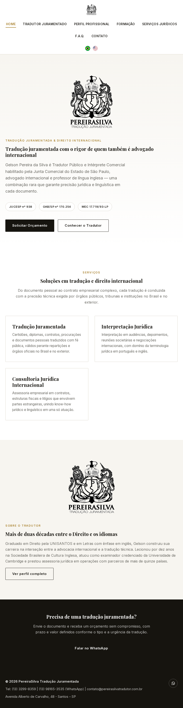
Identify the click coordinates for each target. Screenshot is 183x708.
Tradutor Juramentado (45, 24)
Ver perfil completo (29, 574)
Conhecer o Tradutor (83, 226)
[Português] (87, 48)
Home (11, 24)
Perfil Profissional (92, 24)
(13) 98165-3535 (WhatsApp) (61, 689)
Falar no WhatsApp (91, 648)
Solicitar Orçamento (29, 226)
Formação (126, 24)
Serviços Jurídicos (159, 24)
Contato (100, 36)
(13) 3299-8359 (24, 689)
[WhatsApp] (173, 683)
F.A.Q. (79, 36)
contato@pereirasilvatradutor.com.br (114, 689)
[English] (95, 48)
